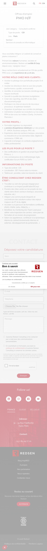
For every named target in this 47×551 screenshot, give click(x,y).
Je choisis (11, 286)
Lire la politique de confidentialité (12, 279)
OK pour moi (35, 286)
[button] (4, 547)
